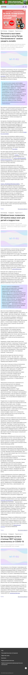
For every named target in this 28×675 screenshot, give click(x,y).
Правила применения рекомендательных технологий (12, 663)
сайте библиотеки (16, 269)
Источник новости (22, 208)
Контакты (3, 658)
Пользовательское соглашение (9, 653)
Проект (3, 183)
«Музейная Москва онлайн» (12, 183)
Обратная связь (5, 655)
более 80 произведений (7, 500)
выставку (3, 76)
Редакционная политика (7, 660)
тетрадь (16, 154)
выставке (14, 149)
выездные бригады (15, 593)
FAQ (2, 650)
